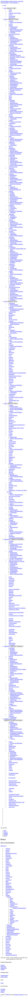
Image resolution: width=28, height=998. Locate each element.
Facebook (3, 989)
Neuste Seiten (4, 977)
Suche (2, 983)
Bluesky (3, 992)
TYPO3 (7, 994)
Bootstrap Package (18, 994)
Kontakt (3, 965)
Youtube (3, 990)
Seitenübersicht (4, 975)
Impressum (3, 966)
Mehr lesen (3, 846)
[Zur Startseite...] (10, 2)
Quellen (3, 969)
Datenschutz (4, 968)
